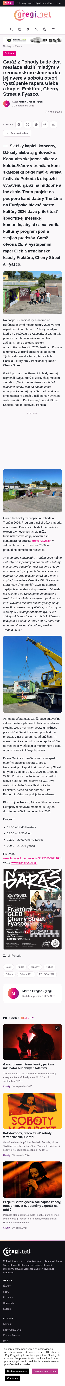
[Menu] (53, 29)
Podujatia (8, 1297)
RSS (5, 1341)
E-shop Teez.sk (11, 1335)
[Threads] (44, 29)
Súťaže (7, 1308)
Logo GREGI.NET (13, 1329)
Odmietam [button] (12, 1378)
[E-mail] (53, 124)
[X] (27, 124)
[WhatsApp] (36, 124)
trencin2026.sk (41, 540)
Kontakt (7, 1324)
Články (18, 46)
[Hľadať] (11, 29)
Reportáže (9, 1303)
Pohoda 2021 (26, 974)
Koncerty (35, 967)
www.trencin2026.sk (24, 862)
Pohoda (9, 974)
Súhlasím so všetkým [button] (45, 1371)
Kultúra (49, 967)
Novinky (7, 46)
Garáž (9, 967)
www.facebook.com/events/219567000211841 (32, 858)
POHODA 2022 (46, 974)
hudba (21, 967)
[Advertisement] (32, 440)
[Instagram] (19, 29)
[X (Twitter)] (36, 29)
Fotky (6, 1291)
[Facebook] (28, 29)
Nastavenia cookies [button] (17, 1371)
